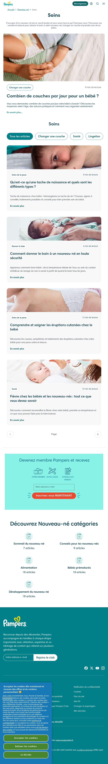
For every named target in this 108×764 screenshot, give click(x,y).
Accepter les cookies (26, 738)
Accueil (11, 10)
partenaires (7, 698)
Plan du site (79, 697)
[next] (97, 434)
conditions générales (85, 750)
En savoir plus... (14, 112)
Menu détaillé (56, 722)
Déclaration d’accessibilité (50, 697)
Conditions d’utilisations (49, 702)
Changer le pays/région (84, 706)
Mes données (80, 711)
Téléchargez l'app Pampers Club (53, 706)
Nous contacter (45, 687)
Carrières (43, 692)
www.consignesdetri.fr (64, 740)
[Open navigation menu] (104, 4)
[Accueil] (8, 3)
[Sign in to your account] (91, 4)
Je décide (26, 755)
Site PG (77, 702)
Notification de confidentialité (87, 687)
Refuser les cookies (26, 746)
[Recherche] (97, 4)
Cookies (77, 692)
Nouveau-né (23, 10)
